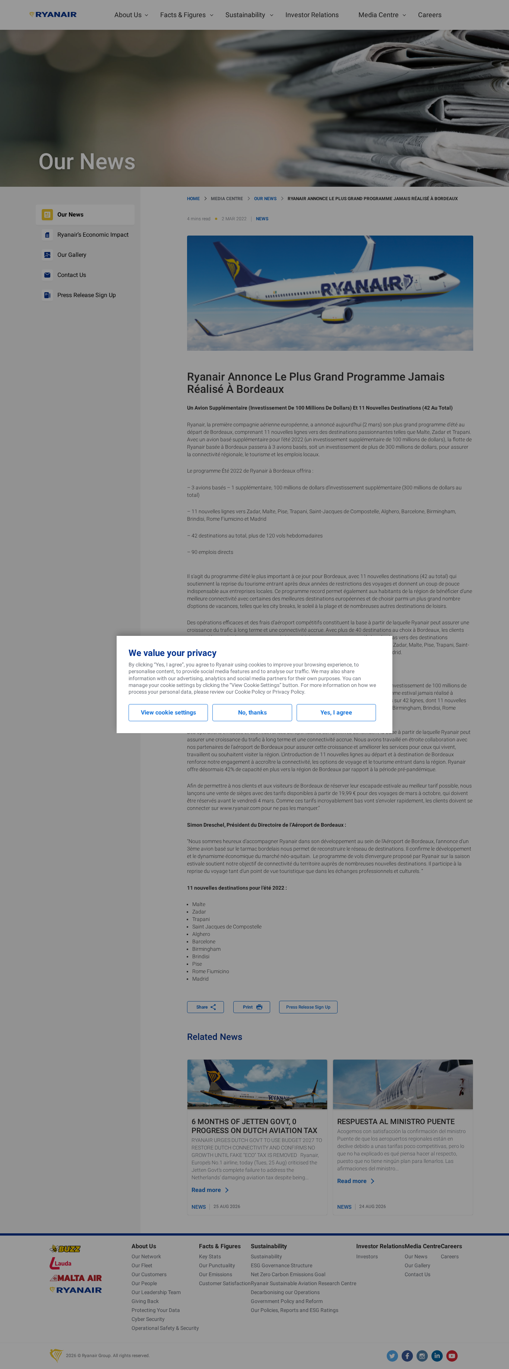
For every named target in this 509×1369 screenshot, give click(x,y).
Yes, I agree (336, 712)
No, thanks (252, 712)
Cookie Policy (250, 692)
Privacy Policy (288, 692)
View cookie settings (168, 712)
